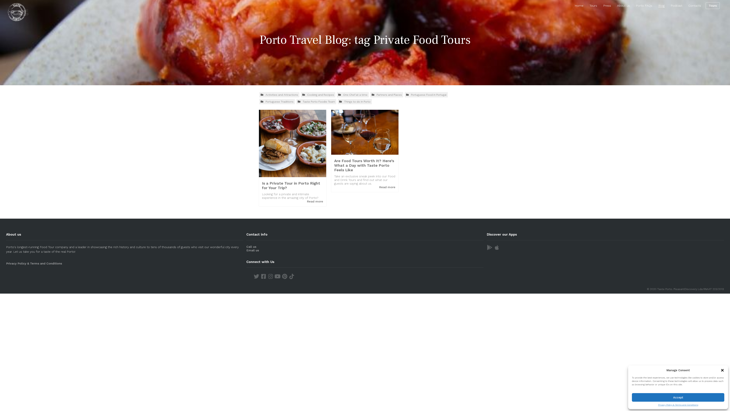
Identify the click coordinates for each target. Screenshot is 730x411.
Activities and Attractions (282, 94)
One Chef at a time (355, 94)
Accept (678, 397)
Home (579, 5)
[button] (722, 370)
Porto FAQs (644, 5)
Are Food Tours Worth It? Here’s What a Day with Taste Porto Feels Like (364, 165)
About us (623, 5)
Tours (593, 5)
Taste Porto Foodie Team (319, 101)
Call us (251, 247)
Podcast (676, 5)
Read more (315, 201)
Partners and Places (389, 94)
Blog (661, 5)
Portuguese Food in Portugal (429, 94)
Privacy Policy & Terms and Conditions (678, 405)
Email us (252, 250)
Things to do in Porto (357, 101)
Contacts (694, 5)
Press (607, 5)
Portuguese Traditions (280, 101)
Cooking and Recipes (320, 94)
